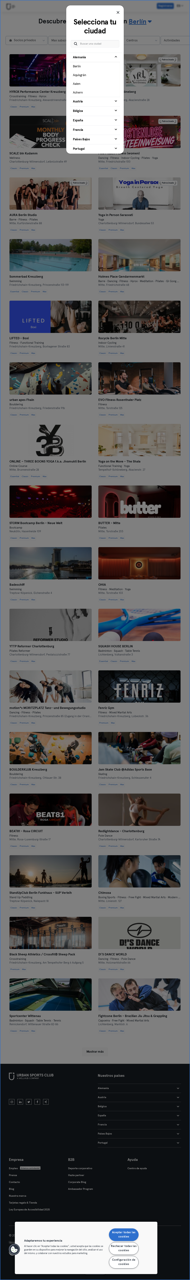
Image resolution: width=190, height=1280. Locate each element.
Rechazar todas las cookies (123, 1248)
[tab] (95, 75)
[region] (86, 1248)
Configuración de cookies (123, 1262)
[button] (14, 1249)
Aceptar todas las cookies (123, 1234)
